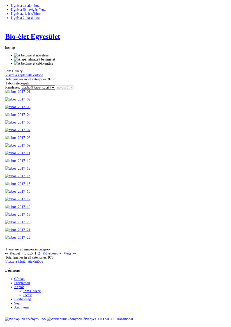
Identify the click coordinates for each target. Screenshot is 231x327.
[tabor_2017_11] (17, 153)
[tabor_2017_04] (17, 115)
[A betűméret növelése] (31, 55)
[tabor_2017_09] (17, 145)
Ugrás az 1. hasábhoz (26, 14)
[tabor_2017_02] (17, 99)
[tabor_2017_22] (17, 237)
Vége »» (70, 253)
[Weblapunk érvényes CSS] (26, 319)
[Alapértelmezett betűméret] (34, 59)
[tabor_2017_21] (17, 230)
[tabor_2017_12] (17, 161)
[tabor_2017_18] (17, 207)
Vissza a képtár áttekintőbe (24, 75)
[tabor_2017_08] (17, 138)
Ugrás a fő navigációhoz (28, 10)
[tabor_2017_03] (17, 107)
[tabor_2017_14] (17, 176)
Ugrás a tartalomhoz (25, 5)
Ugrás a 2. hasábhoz (25, 18)
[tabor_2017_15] (17, 184)
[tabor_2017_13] (17, 168)
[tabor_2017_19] (17, 214)
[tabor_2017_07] (17, 130)
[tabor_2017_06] (17, 122)
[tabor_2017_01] (17, 91)
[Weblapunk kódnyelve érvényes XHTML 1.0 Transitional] (90, 319)
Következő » (52, 253)
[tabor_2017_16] (17, 191)
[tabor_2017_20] (17, 222)
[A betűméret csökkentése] (33, 63)
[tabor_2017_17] (17, 199)
